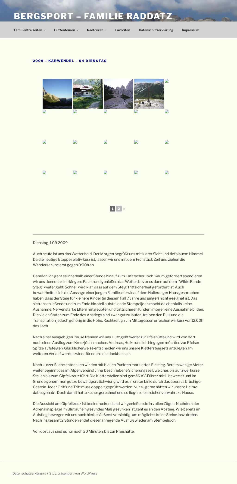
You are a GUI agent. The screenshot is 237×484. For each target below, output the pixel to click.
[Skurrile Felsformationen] (118, 94)
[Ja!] (149, 185)
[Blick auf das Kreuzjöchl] (88, 185)
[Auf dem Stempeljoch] (57, 185)
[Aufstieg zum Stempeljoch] (118, 155)
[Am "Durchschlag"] (149, 94)
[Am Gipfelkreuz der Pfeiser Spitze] (179, 185)
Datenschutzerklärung (156, 30)
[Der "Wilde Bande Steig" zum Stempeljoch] (88, 124)
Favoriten (122, 30)
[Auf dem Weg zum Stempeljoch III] (179, 124)
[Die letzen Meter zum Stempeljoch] (179, 155)
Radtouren (95, 30)
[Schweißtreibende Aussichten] (88, 155)
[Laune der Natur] (57, 155)
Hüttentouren (64, 30)
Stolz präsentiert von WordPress (73, 473)
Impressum (190, 30)
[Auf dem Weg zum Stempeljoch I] (118, 124)
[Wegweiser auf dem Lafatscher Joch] (179, 94)
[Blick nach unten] (149, 155)
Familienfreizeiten (28, 30)
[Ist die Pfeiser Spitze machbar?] (118, 185)
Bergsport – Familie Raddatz (93, 16)
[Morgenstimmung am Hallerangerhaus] (57, 94)
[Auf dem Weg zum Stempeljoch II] (149, 124)
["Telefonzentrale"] (57, 124)
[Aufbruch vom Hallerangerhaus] (88, 94)
